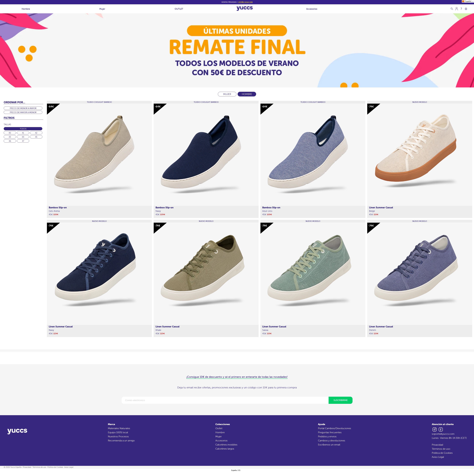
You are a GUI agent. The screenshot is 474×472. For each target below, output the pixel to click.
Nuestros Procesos (118, 436)
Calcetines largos (224, 448)
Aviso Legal (438, 456)
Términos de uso (441, 448)
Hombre (26, 8)
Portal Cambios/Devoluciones (334, 428)
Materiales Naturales (119, 428)
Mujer (102, 8)
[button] (468, 1)
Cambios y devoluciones (331, 440)
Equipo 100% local (118, 432)
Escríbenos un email (329, 444)
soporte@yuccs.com (443, 433)
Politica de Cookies (442, 452)
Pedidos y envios (327, 436)
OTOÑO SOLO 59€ (245, 2)
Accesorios (311, 8)
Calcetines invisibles (226, 444)
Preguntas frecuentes (330, 432)
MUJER (227, 94)
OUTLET (179, 8)
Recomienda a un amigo (121, 440)
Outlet (218, 428)
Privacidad (437, 444)
